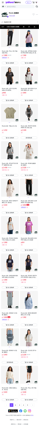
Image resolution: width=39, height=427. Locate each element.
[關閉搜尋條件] (5, 6)
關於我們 (19, 420)
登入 (28, 2)
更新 (32, 415)
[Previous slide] (2, 38)
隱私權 (19, 424)
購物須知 (25, 420)
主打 (2, 27)
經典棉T (25, 27)
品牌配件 (36, 27)
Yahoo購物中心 (13, 2)
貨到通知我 (29, 138)
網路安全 (13, 424)
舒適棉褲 (30, 27)
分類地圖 (25, 424)
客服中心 (12, 420)
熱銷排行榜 (7, 22)
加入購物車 (11, 63)
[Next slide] (18, 38)
